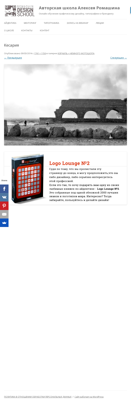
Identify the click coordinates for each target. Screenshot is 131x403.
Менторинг (30, 23)
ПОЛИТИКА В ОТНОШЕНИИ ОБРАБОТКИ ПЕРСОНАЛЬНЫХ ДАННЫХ (37, 396)
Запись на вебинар (77, 23)
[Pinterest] (4, 206)
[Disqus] (65, 251)
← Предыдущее (13, 57)
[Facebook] (4, 189)
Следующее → (118, 57)
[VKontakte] (4, 197)
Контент (44, 30)
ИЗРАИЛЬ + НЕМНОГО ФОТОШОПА (76, 53)
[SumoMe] (4, 222)
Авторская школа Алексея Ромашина (79, 8)
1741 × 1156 (40, 53)
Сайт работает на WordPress (89, 396)
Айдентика (10, 23)
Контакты (26, 30)
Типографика (51, 23)
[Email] (4, 214)
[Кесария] (65, 104)
